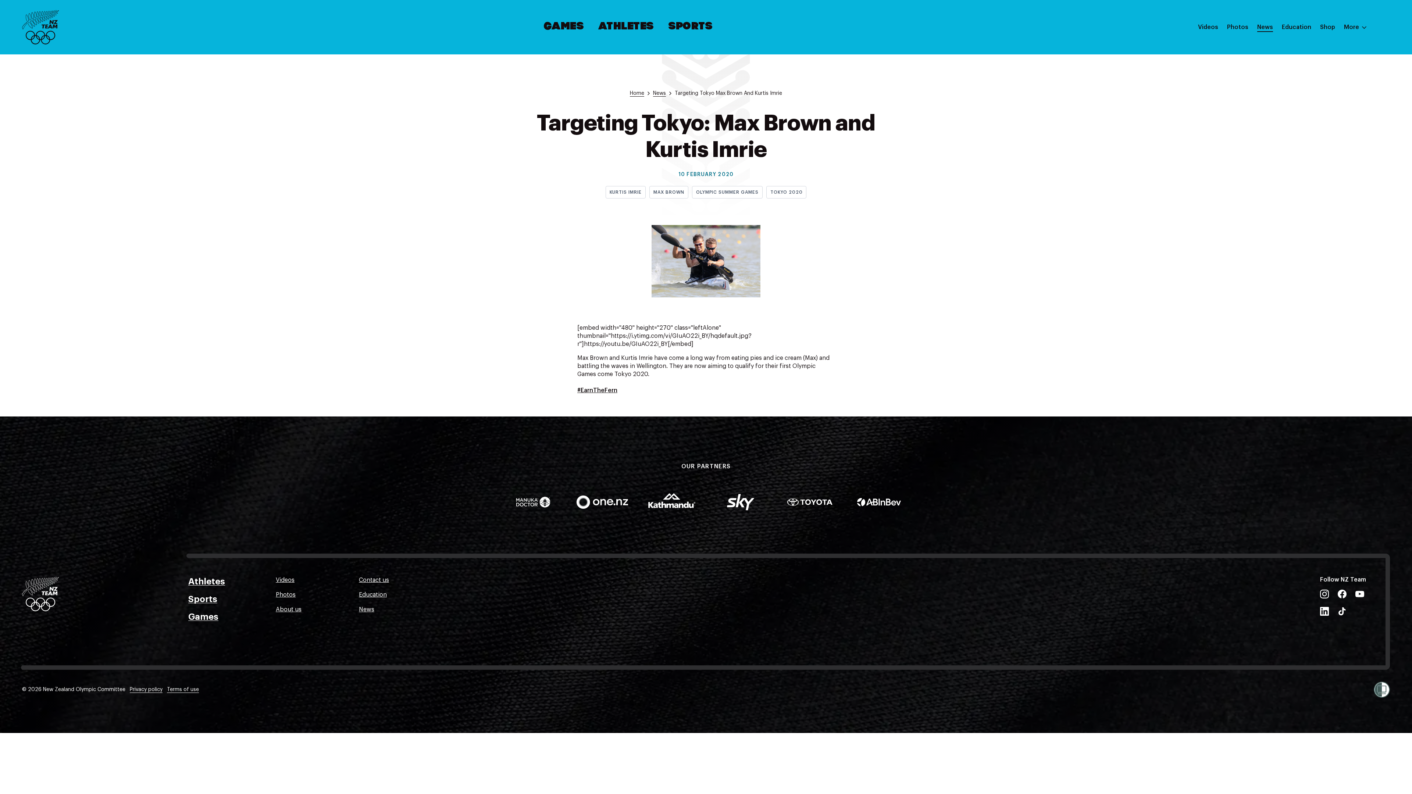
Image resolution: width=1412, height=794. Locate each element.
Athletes (626, 27)
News (1265, 27)
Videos (1208, 27)
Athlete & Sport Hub (1310, 64)
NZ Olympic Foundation (1315, 108)
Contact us (374, 580)
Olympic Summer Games (727, 192)
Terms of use (183, 689)
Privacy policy (146, 689)
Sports (691, 27)
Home (637, 93)
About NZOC (1299, 49)
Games (564, 27)
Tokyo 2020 (786, 192)
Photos (1237, 27)
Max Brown (668, 192)
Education (1296, 27)
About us (289, 609)
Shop (1327, 27)
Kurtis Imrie (626, 192)
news (659, 93)
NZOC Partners (1302, 93)
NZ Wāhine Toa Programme (1320, 122)
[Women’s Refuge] (1382, 690)
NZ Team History (1305, 78)
